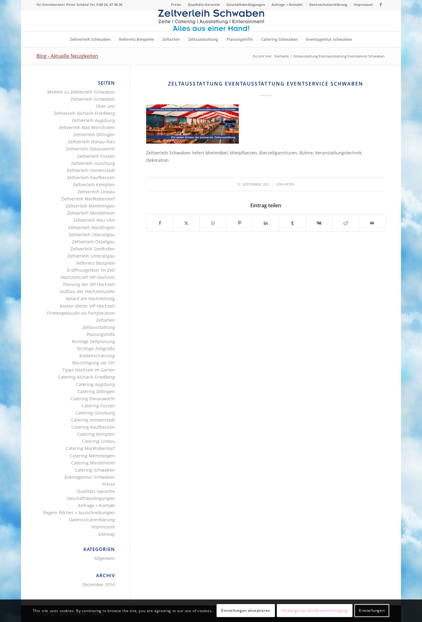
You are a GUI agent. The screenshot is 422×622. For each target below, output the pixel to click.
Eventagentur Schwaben (90, 477)
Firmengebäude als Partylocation (81, 313)
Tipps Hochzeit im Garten (88, 370)
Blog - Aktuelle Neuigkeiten (67, 56)
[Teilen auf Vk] (319, 223)
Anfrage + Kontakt (287, 4)
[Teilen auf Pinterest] (239, 223)
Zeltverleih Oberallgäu (92, 234)
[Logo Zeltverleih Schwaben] (211, 20)
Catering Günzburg (95, 413)
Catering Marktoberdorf (90, 448)
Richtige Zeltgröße (96, 348)
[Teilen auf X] (186, 223)
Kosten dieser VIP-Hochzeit (87, 306)
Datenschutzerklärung (328, 4)
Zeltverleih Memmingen (90, 206)
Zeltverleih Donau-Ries (91, 142)
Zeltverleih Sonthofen (92, 249)
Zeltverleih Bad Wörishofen (87, 127)
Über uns (105, 106)
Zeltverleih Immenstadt (91, 170)
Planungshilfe (101, 334)
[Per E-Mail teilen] (372, 223)
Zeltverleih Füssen (96, 156)
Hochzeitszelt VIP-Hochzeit (88, 277)
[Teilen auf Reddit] (345, 223)
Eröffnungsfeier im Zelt (91, 270)
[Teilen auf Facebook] (159, 223)
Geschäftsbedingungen (245, 4)
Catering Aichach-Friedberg (86, 377)
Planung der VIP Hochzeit (89, 284)
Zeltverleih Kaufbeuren (91, 177)
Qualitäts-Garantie (204, 4)
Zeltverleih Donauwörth (90, 149)
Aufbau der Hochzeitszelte (87, 291)
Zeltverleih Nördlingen (91, 227)
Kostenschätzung (97, 356)
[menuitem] (176, 4)
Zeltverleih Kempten (94, 184)
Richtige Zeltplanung (93, 341)
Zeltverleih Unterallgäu (91, 256)
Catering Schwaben (95, 470)
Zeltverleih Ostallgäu (93, 242)
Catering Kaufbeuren (93, 427)
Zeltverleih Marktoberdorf (88, 199)
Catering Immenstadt (93, 420)
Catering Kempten (96, 434)
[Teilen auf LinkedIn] (266, 223)
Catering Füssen (98, 406)
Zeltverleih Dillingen (94, 134)
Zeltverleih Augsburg (93, 120)
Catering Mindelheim (93, 463)
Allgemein (104, 558)
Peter (289, 184)
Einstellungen (372, 610)
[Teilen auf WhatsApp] (213, 223)
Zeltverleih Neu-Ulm (94, 220)
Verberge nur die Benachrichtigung (314, 610)
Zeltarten (105, 320)
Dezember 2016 (98, 584)
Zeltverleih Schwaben (92, 99)
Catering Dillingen (96, 391)
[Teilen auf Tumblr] (292, 223)
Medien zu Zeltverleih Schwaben (81, 92)
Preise (176, 4)
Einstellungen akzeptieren (245, 610)
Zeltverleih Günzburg (93, 163)
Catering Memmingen (92, 456)
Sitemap (106, 534)
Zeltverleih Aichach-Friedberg (84, 113)
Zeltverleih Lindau (96, 192)
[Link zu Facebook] (381, 4)
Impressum (363, 4)
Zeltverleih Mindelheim (91, 213)
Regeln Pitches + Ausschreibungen (79, 512)
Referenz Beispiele (95, 263)
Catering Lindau (98, 441)
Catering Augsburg (95, 384)
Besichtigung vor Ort (93, 363)
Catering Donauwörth (92, 398)
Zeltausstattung (98, 327)
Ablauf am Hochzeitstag (90, 298)
